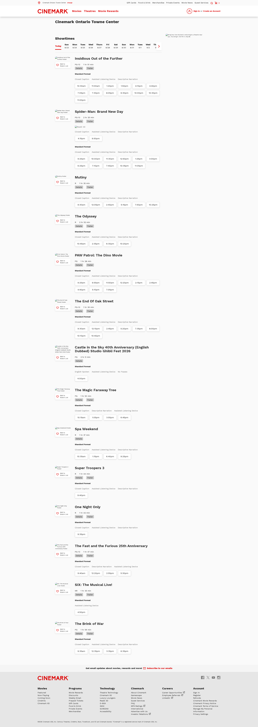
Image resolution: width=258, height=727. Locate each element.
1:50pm (124, 86)
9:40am (81, 573)
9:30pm (124, 93)
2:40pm (110, 205)
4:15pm (81, 138)
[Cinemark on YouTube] (213, 677)
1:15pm (95, 456)
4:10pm (139, 86)
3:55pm (110, 417)
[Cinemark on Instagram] (218, 677)
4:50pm (81, 612)
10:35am (81, 456)
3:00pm (153, 159)
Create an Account (211, 11)
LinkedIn (166, 698)
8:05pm (110, 93)
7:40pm (110, 166)
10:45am (81, 244)
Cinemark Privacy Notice (204, 703)
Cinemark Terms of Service (205, 706)
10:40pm (95, 336)
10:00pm (138, 93)
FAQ (133, 703)
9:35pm (81, 534)
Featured (42, 693)
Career (172, 693)
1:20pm (110, 86)
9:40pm (81, 495)
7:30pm (96, 93)
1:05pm (95, 417)
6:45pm (124, 417)
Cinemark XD (44, 703)
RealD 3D (104, 701)
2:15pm (138, 283)
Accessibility (105, 711)
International (137, 709)
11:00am (96, 86)
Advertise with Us (139, 711)
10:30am (81, 86)
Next (159, 46)
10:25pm (153, 205)
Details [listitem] (79, 68)
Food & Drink (144, 3)
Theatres (90, 11)
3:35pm (110, 651)
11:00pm (81, 100)
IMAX (102, 706)
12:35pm (96, 651)
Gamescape (136, 695)
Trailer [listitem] (90, 68)
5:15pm (124, 205)
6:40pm (110, 456)
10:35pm (124, 166)
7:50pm (139, 205)
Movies (76, 11)
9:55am (96, 283)
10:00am (95, 159)
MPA (137, 706)
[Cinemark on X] (208, 677)
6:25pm (81, 166)
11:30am (110, 159)
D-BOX (103, 703)
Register (197, 695)
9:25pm (124, 456)
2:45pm (153, 283)
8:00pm (153, 328)
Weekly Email (75, 698)
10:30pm (153, 93)
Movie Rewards (108, 11)
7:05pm (81, 93)
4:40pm (153, 86)
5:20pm (124, 328)
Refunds (197, 698)
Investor (139, 714)
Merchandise (158, 3)
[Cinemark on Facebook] (202, 677)
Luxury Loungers (107, 698)
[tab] (58, 46)
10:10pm (81, 336)
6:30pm (110, 244)
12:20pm (124, 283)
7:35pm (139, 328)
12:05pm (96, 205)
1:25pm (138, 159)
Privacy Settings (200, 714)
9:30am (81, 205)
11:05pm (139, 166)
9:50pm (96, 138)
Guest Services (201, 3)
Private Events (173, 3)
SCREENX (104, 709)
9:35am (81, 651)
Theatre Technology (109, 693)
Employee (171, 695)
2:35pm (96, 244)
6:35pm (124, 651)
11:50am (110, 283)
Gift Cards (131, 3)
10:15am (81, 417)
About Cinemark (138, 693)
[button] (55, 2)
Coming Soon (44, 698)
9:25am (81, 159)
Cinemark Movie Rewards (205, 701)
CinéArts (42, 701)
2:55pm (110, 573)
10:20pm (124, 244)
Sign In (197, 11)
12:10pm (96, 328)
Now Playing (43, 695)
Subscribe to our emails (159, 668)
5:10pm (95, 290)
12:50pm (124, 159)
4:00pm (81, 378)
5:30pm (124, 573)
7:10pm (95, 166)
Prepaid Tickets (76, 701)
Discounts (73, 695)
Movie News (187, 3)
